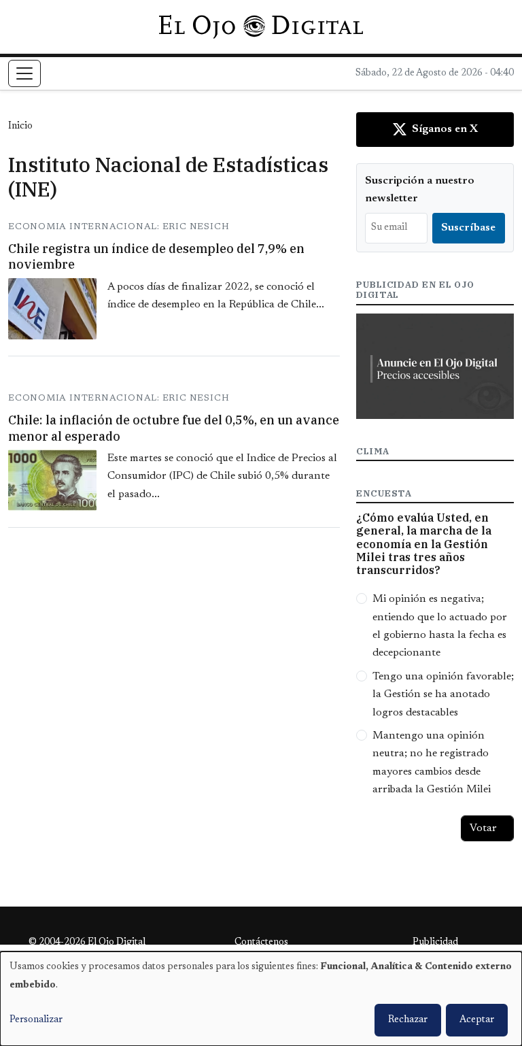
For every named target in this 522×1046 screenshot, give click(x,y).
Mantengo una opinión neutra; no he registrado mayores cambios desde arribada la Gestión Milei (431, 762)
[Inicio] (260, 26)
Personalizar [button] (36, 1020)
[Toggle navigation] (24, 73)
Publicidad (435, 942)
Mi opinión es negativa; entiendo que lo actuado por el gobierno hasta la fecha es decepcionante (439, 626)
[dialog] (261, 998)
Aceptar (476, 1020)
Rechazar (408, 1020)
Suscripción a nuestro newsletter (419, 189)
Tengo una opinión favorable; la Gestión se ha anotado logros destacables (443, 694)
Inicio (20, 126)
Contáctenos (261, 942)
